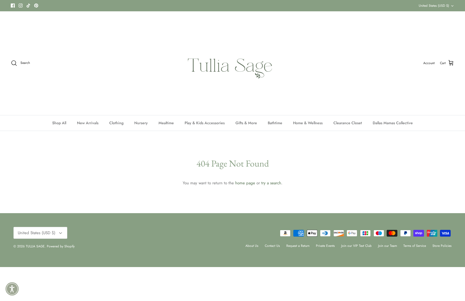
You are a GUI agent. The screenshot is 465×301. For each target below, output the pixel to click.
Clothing (116, 123)
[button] (12, 289)
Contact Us (272, 245)
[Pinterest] (36, 6)
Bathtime (275, 123)
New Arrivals (87, 123)
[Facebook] (13, 6)
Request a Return (297, 245)
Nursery (141, 123)
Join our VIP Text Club (356, 245)
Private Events (325, 245)
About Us (251, 245)
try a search (271, 183)
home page (245, 183)
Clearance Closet (347, 123)
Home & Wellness (308, 123)
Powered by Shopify (61, 246)
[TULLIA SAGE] (232, 63)
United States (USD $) (434, 5)
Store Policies (442, 245)
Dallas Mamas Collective (393, 123)
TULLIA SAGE (35, 246)
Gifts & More (246, 123)
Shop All (59, 123)
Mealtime (166, 123)
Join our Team (387, 245)
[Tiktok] (28, 6)
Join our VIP (155, 6)
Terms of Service (414, 245)
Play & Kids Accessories (205, 123)
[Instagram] (21, 6)
